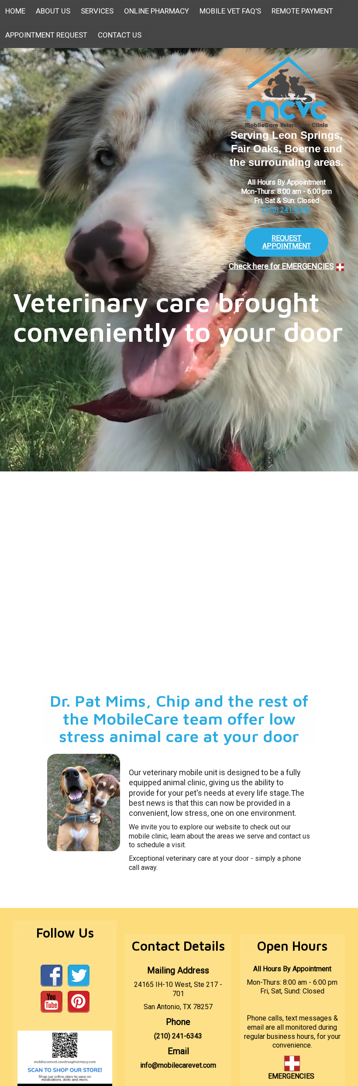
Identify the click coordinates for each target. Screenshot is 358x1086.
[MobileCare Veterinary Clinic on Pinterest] (79, 1001)
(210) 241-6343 (286, 210)
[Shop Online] (64, 1058)
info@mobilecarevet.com (178, 1065)
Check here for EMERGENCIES (281, 266)
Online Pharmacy (156, 11)
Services (97, 11)
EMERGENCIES (291, 1076)
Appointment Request (46, 35)
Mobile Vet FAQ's (230, 11)
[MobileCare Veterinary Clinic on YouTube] (51, 1001)
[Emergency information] (340, 266)
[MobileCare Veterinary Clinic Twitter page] (79, 975)
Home (15, 11)
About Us (53, 11)
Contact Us (119, 35)
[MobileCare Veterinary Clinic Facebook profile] (51, 975)
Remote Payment (302, 11)
